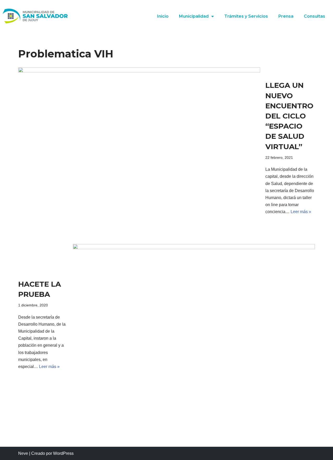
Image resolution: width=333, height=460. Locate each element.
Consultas (314, 16)
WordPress (63, 453)
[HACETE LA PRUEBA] (194, 324)
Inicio (163, 16)
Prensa (285, 16)
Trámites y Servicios (246, 16)
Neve (23, 453)
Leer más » (301, 211)
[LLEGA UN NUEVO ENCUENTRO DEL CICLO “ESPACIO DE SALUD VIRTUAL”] (139, 147)
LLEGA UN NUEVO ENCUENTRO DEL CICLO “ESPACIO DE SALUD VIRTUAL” (289, 116)
